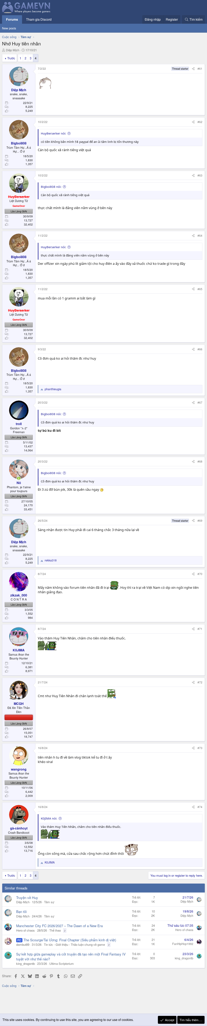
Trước (11, 58)
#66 (199, 349)
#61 (199, 68)
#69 (199, 520)
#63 (199, 175)
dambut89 (22, 944)
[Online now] (19, 478)
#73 (199, 748)
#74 (199, 807)
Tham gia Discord (39, 19)
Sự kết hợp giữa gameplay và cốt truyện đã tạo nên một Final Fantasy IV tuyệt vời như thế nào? (71, 956)
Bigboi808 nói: (51, 187)
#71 (199, 629)
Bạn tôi (21, 911)
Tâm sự (49, 902)
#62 (199, 122)
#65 (199, 289)
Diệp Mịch (12, 50)
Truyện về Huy (27, 897)
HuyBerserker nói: (53, 133)
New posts (9, 28)
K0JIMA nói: (49, 818)
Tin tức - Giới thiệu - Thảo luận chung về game (74, 944)
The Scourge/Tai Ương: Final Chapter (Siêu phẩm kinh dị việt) (69, 939)
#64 (199, 235)
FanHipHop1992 (182, 944)
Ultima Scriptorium (61, 963)
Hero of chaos (25, 930)
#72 (199, 682)
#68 (199, 461)
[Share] (193, 68)
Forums (12, 19)
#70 (199, 574)
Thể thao (55, 930)
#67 (199, 402)
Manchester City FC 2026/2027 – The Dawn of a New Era (59, 925)
